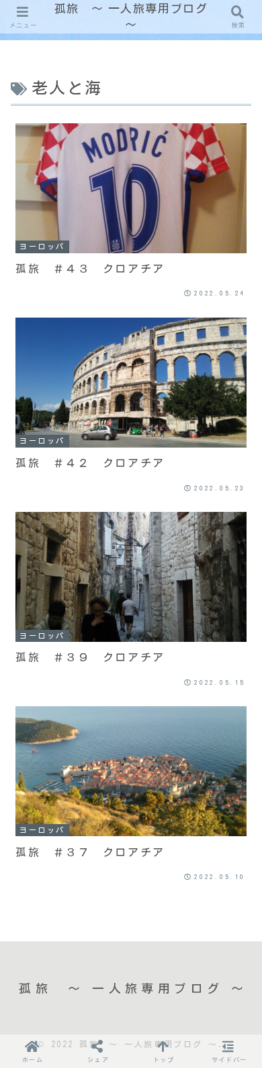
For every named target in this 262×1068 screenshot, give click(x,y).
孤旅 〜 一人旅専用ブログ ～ (131, 16)
